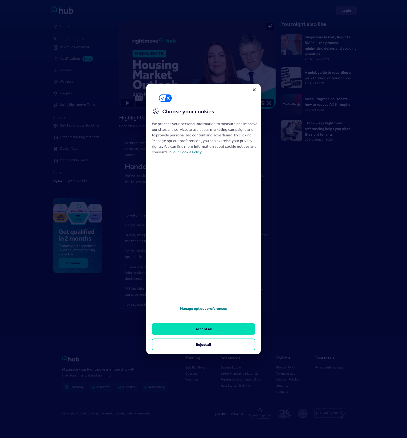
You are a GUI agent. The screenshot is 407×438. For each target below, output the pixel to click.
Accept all (203, 329)
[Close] (254, 89)
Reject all (203, 344)
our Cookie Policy (187, 152)
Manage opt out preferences (203, 308)
